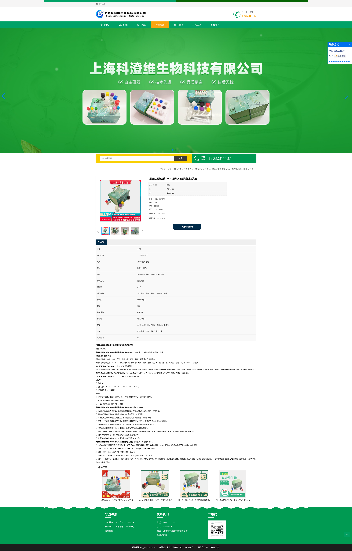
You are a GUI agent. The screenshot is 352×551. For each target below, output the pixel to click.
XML (185, 547)
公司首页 (104, 25)
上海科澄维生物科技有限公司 (169, 547)
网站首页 (178, 169)
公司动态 (141, 25)
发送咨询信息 (187, 227)
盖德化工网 (203, 547)
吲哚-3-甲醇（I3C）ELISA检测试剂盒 (194, 500)
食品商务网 (214, 547)
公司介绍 (123, 25)
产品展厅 (160, 25)
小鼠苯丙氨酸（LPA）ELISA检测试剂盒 (116, 500)
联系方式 (197, 25)
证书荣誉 (178, 25)
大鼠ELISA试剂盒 (200, 169)
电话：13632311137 (166, 522)
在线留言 (215, 25)
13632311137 (249, 15)
